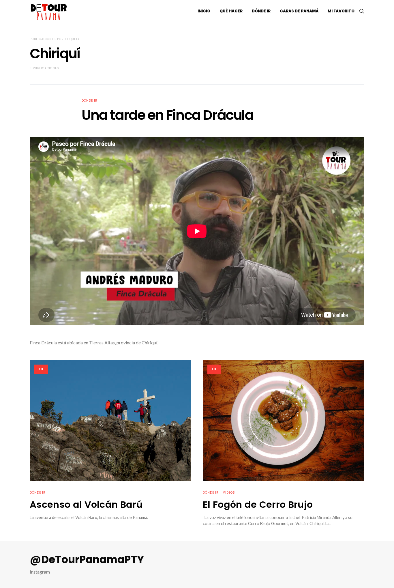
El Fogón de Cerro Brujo (258, 504)
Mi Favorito (341, 11)
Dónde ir (261, 11)
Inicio (204, 11)
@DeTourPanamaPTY (87, 560)
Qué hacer (231, 11)
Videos (229, 492)
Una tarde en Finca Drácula (168, 115)
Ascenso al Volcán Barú (86, 504)
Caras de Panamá (299, 11)
